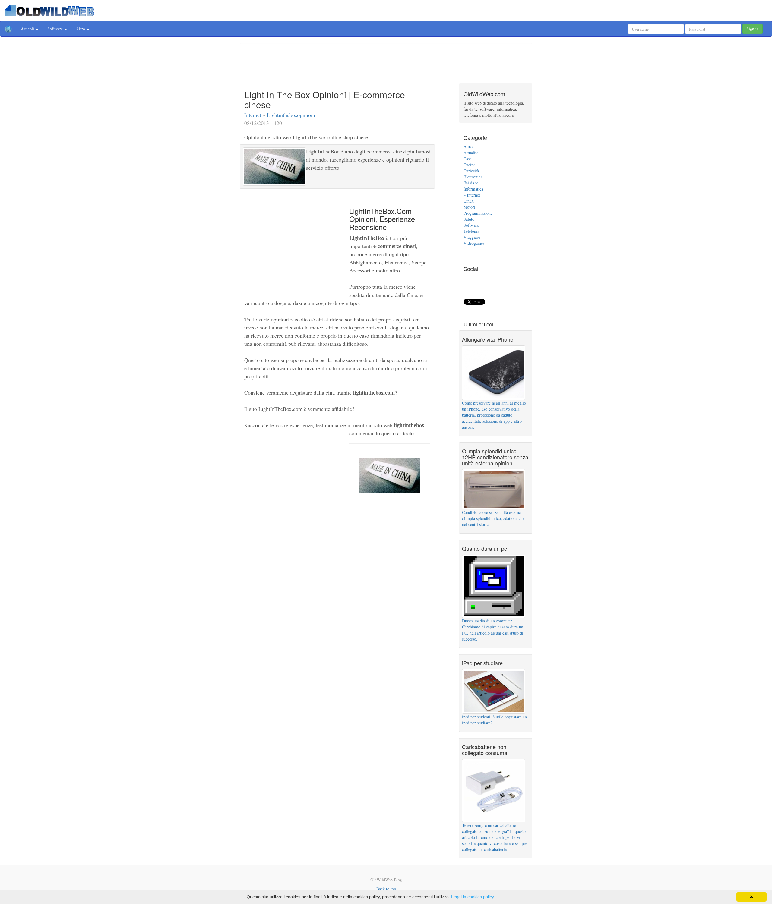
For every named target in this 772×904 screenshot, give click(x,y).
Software (471, 225)
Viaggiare (472, 237)
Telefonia (471, 231)
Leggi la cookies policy (472, 896)
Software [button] (55, 29)
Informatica (473, 189)
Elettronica (473, 177)
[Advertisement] (386, 59)
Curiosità (471, 171)
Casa (467, 159)
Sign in (752, 29)
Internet (253, 114)
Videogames (474, 243)
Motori (469, 207)
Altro (468, 147)
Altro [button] (81, 29)
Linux (469, 201)
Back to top (386, 889)
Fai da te (471, 183)
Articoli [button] (28, 29)
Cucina (469, 165)
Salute (469, 219)
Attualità (471, 153)
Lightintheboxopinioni (291, 114)
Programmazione (478, 213)
